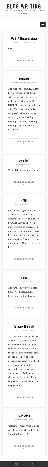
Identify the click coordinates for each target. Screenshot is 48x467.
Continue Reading (24, 60)
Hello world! (24, 416)
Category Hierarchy (24, 326)
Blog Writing (24, 6)
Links (24, 278)
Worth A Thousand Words (24, 38)
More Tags (24, 160)
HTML (24, 200)
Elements (24, 79)
